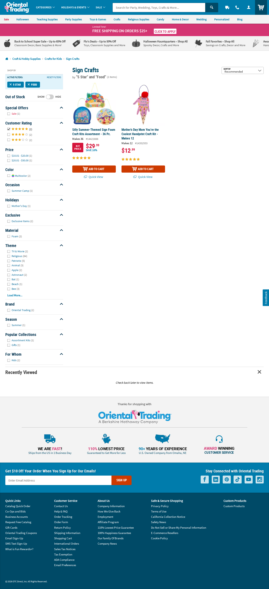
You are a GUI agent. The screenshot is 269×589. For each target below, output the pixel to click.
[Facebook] (205, 479)
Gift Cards (11, 527)
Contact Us (61, 506)
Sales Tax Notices (64, 549)
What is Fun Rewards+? (19, 549)
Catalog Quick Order (17, 506)
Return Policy (62, 527)
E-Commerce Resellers (164, 533)
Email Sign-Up (14, 538)
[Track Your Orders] (227, 7)
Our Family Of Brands (110, 538)
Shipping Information (67, 533)
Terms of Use (158, 511)
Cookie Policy (159, 538)
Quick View (95, 177)
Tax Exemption (63, 554)
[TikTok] (238, 479)
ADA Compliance (64, 560)
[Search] (211, 7)
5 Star (17, 84)
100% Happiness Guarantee (114, 533)
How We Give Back (109, 511)
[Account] (248, 7)
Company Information (111, 506)
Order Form (61, 522)
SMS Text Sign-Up (16, 543)
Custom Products (234, 506)
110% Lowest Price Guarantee (116, 527)
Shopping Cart (63, 538)
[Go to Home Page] (6, 59)
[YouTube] (249, 479)
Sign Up (121, 480)
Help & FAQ (61, 511)
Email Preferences (65, 565)
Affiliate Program (108, 522)
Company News (107, 543)
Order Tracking (63, 517)
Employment (105, 517)
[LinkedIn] (216, 479)
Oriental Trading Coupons (21, 533)
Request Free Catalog (18, 522)
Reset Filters (54, 77)
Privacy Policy (160, 506)
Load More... (14, 295)
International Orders (66, 543)
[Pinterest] (227, 479)
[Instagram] (260, 479)
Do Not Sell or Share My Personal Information (178, 527)
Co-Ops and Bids (15, 511)
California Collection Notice (168, 517)
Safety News (158, 522)
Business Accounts (16, 517)
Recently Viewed (21, 372)
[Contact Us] (237, 7)
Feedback (266, 297)
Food (34, 84)
